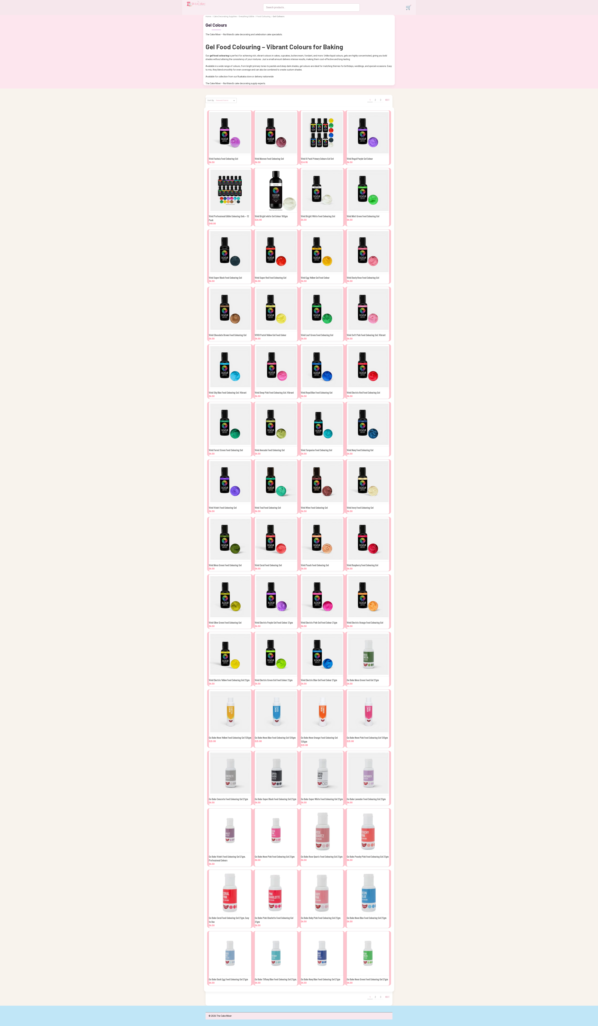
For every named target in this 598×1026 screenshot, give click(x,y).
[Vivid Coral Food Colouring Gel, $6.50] (276, 539)
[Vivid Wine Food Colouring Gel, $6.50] (322, 481)
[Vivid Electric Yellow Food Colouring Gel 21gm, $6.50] (230, 654)
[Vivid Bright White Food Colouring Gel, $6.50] (322, 190)
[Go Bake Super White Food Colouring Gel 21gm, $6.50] (322, 773)
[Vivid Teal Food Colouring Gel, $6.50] (276, 481)
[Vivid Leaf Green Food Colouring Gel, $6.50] (322, 309)
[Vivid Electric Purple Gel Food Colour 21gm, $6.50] (276, 596)
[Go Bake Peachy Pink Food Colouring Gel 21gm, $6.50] (368, 830)
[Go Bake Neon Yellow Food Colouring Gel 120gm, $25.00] (230, 711)
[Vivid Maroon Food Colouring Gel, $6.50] (276, 132)
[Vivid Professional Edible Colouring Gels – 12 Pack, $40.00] (230, 190)
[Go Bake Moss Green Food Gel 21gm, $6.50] (368, 654)
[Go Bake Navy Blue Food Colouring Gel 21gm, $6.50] (322, 953)
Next (387, 99)
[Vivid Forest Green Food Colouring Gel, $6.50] (230, 424)
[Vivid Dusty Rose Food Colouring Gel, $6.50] (368, 251)
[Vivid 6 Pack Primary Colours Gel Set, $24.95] (322, 132)
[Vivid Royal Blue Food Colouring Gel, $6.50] (322, 366)
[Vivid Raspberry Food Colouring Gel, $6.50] (368, 539)
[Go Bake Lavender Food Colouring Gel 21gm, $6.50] (368, 773)
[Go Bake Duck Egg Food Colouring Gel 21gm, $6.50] (230, 953)
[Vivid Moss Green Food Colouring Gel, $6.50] (230, 539)
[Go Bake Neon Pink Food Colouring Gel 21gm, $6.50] (276, 830)
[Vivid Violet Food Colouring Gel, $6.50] (230, 481)
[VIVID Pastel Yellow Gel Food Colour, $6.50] (276, 309)
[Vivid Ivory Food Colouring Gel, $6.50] (368, 481)
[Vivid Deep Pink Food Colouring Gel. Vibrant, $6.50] (276, 366)
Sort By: (210, 100)
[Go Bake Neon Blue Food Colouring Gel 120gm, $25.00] (276, 711)
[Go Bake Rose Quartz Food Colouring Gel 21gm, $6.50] (322, 830)
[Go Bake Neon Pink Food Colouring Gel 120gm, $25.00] (368, 711)
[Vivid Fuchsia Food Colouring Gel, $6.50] (230, 132)
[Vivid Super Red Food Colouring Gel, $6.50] (276, 251)
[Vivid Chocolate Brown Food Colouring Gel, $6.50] (230, 309)
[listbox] (226, 100)
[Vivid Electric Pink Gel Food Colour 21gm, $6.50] (322, 596)
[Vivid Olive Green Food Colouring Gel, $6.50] (230, 596)
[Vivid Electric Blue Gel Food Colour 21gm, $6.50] (322, 654)
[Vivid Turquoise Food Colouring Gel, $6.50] (322, 424)
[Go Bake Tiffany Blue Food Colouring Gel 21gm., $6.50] (276, 953)
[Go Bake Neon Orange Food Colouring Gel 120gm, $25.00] (322, 711)
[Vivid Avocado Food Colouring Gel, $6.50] (276, 424)
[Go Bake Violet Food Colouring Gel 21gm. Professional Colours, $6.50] (230, 830)
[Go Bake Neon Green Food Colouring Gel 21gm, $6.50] (368, 953)
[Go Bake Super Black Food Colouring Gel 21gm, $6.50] (276, 773)
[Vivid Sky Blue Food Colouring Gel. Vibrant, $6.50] (230, 366)
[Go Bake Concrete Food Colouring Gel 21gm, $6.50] (230, 773)
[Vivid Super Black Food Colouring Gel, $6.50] (230, 251)
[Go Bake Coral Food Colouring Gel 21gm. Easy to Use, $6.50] (230, 892)
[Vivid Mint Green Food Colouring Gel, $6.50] (368, 190)
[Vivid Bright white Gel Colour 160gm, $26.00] (276, 190)
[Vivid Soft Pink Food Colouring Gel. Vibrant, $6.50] (368, 309)
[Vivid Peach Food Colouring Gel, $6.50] (322, 539)
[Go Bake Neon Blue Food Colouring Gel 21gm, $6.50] (368, 892)
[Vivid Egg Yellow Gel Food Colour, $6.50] (322, 251)
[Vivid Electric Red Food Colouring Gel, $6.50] (368, 366)
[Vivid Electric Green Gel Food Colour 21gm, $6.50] (276, 654)
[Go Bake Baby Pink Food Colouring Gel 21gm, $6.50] (322, 892)
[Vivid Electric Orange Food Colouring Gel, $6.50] (368, 596)
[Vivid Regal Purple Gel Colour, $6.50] (368, 132)
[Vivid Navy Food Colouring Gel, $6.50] (368, 424)
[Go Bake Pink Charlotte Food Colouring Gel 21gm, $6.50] (276, 892)
